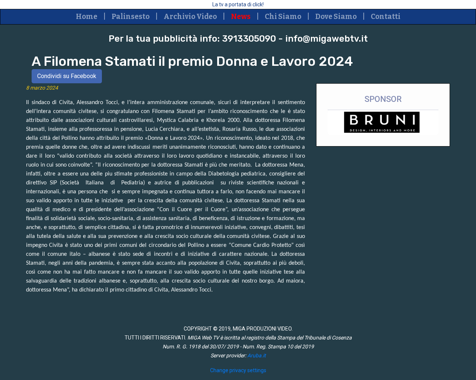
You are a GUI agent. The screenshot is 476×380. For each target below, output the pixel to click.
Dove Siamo (336, 16)
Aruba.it (256, 355)
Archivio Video (190, 16)
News (241, 16)
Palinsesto (130, 16)
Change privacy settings (238, 370)
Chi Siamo (283, 16)
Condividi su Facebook (66, 76)
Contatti (386, 16)
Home (86, 16)
